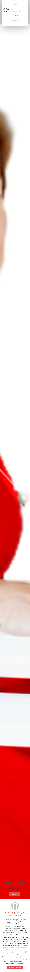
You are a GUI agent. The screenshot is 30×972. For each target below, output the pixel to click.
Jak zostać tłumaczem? (15, 967)
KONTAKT (15, 894)
